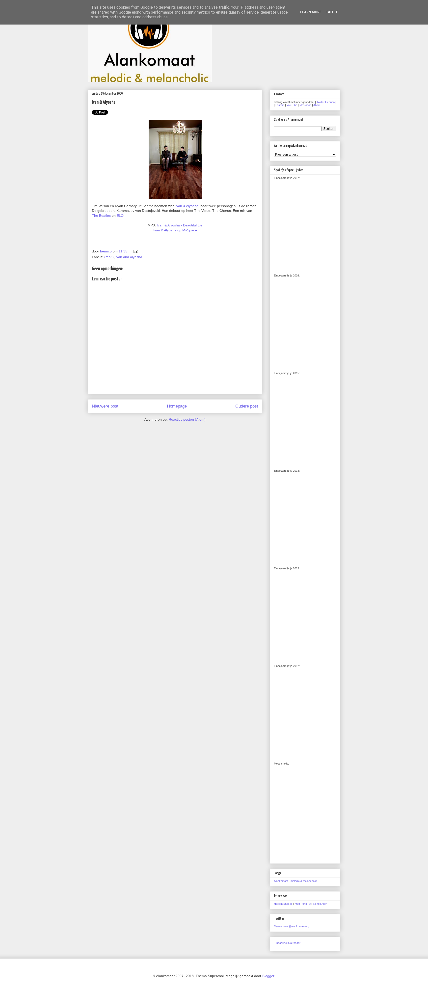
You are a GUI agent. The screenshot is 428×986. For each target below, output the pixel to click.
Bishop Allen (320, 903)
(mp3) (109, 257)
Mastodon (305, 105)
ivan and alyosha (129, 257)
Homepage (177, 406)
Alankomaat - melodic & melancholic (295, 880)
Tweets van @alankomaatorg (291, 926)
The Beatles (101, 216)
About (316, 105)
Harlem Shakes (283, 903)
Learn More (310, 12)
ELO (120, 216)
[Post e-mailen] (135, 251)
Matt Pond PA (303, 903)
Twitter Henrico (326, 102)
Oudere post (246, 406)
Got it (332, 12)
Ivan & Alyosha (186, 206)
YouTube (292, 105)
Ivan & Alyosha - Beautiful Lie (179, 225)
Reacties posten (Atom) (187, 419)
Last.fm (279, 105)
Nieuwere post (105, 406)
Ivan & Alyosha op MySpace (175, 230)
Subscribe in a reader (287, 942)
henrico (106, 251)
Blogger (268, 976)
